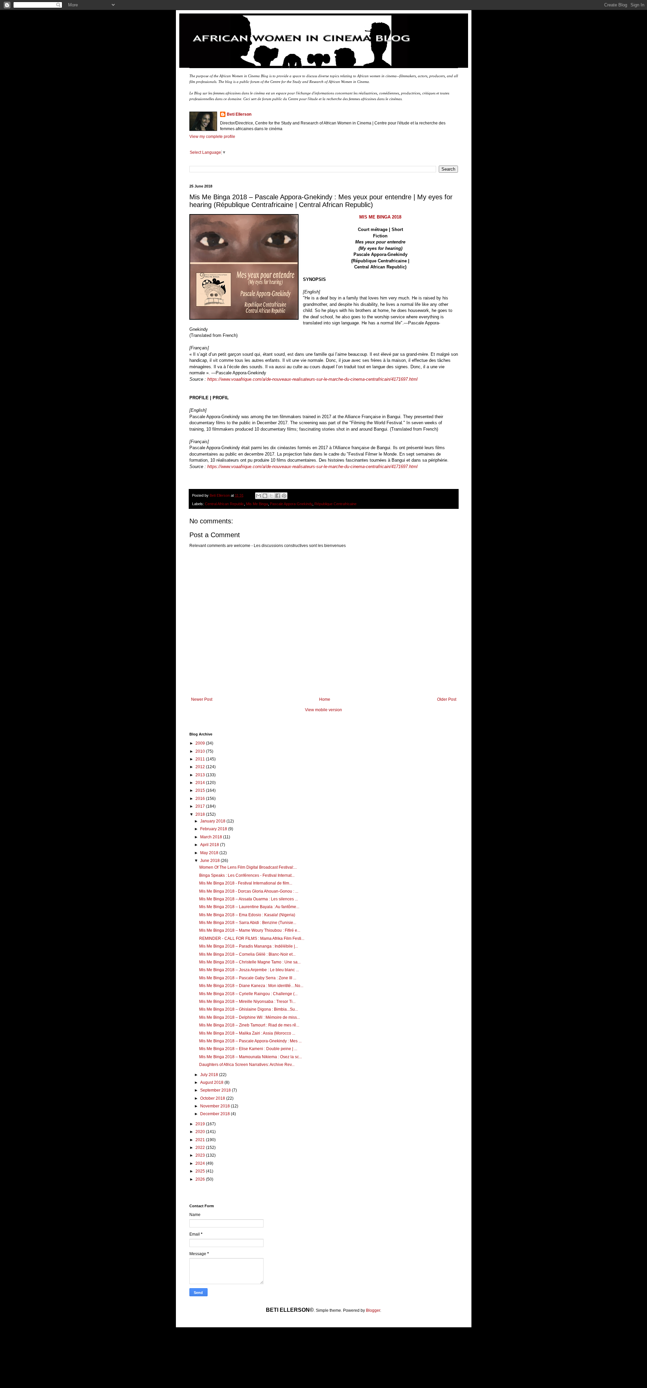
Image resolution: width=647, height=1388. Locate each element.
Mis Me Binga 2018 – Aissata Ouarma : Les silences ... (248, 899)
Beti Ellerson (239, 114)
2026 (200, 1179)
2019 (200, 1124)
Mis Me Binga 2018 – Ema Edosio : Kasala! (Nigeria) (247, 915)
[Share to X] (271, 495)
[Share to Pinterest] (284, 495)
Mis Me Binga (257, 504)
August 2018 (212, 1082)
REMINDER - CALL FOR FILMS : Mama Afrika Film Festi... (251, 938)
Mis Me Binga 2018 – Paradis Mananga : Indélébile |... (248, 946)
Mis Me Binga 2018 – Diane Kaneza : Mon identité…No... (251, 985)
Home (324, 699)
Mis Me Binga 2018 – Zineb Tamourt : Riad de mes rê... (249, 1025)
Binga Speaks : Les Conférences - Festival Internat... (247, 875)
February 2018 (214, 829)
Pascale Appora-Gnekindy (291, 504)
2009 (200, 743)
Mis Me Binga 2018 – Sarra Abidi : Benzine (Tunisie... (247, 922)
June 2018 (210, 860)
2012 (200, 766)
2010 (200, 751)
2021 (200, 1139)
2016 (200, 798)
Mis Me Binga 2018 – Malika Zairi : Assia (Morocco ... (247, 1033)
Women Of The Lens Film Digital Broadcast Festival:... (248, 867)
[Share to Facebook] (277, 495)
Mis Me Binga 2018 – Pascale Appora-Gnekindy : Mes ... (250, 1041)
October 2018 (213, 1098)
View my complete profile (212, 136)
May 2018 (209, 852)
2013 (200, 775)
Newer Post (201, 699)
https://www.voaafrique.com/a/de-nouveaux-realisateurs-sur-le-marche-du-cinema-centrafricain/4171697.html (312, 379)
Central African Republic (224, 504)
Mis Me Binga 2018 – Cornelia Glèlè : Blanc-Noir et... (247, 954)
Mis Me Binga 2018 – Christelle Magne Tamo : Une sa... (250, 962)
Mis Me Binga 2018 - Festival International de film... (245, 883)
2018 (200, 814)
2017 (200, 806)
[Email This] (258, 495)
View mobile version (323, 709)
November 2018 (215, 1106)
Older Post (446, 699)
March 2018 (211, 837)
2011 (200, 759)
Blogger (373, 1310)
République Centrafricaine (335, 504)
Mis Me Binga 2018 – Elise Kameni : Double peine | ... (248, 1048)
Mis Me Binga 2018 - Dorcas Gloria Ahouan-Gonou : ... (248, 891)
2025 (200, 1171)
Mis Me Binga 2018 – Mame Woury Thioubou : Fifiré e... (249, 930)
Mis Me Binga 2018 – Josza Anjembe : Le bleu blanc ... (249, 969)
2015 (200, 790)
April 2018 (210, 844)
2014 (200, 782)
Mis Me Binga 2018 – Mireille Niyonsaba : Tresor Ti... (247, 1001)
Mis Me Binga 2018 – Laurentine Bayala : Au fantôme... (249, 906)
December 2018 (215, 1113)
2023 (200, 1155)
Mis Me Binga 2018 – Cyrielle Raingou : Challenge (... (248, 993)
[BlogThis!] (264, 495)
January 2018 (213, 821)
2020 (200, 1131)
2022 (200, 1147)
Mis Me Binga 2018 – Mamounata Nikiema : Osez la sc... (250, 1056)
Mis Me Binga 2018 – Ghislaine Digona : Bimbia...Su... (248, 1009)
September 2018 (216, 1090)
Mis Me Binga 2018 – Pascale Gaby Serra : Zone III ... (247, 978)
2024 (200, 1163)
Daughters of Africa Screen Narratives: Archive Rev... (247, 1064)
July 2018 (209, 1074)
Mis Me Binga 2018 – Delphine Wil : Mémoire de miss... (249, 1017)
